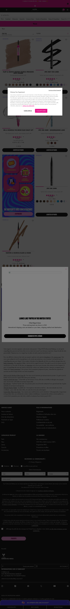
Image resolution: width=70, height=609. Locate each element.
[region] (35, 101)
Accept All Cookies (41, 110)
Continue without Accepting (55, 90)
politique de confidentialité (28, 105)
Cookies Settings (28, 110)
